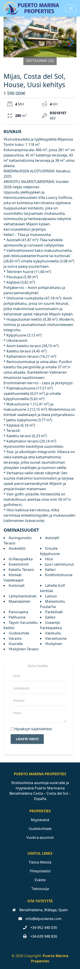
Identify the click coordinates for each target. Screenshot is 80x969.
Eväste (40, 879)
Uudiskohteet (40, 828)
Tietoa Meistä (40, 862)
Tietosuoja (40, 888)
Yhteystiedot (40, 871)
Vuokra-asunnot (40, 837)
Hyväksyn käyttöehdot (33, 728)
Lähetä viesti (27, 739)
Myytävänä (40, 819)
